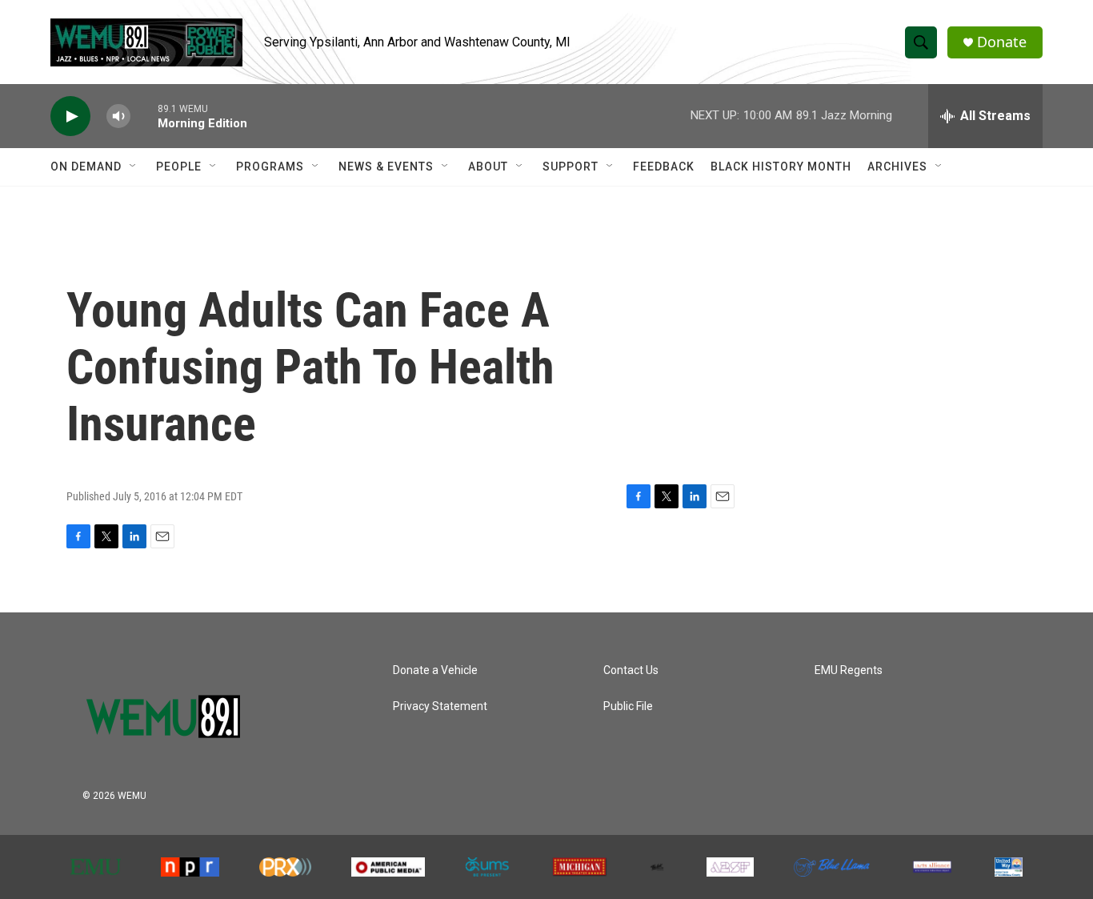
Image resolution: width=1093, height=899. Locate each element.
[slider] (144, 115)
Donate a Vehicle (435, 670)
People (179, 166)
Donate (1002, 42)
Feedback (664, 166)
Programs (270, 166)
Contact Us (631, 670)
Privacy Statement (440, 706)
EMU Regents (849, 670)
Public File (628, 706)
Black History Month (781, 166)
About (488, 166)
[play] (70, 116)
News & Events (386, 166)
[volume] (118, 116)
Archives (897, 166)
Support (570, 166)
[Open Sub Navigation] (133, 166)
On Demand (86, 166)
